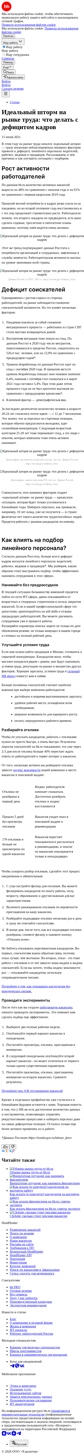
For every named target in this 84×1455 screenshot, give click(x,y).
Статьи (15, 102)
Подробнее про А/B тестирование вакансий (32, 1091)
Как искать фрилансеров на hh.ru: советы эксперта (45, 1208)
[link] (8, 72)
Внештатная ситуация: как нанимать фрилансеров (45, 1183)
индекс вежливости (27, 770)
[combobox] (19, 1443)
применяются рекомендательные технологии (36, 1412)
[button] (6, 81)
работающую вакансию (56, 1007)
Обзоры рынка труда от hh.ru (30, 1172)
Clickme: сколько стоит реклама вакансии (38, 1216)
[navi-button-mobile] (6, 94)
